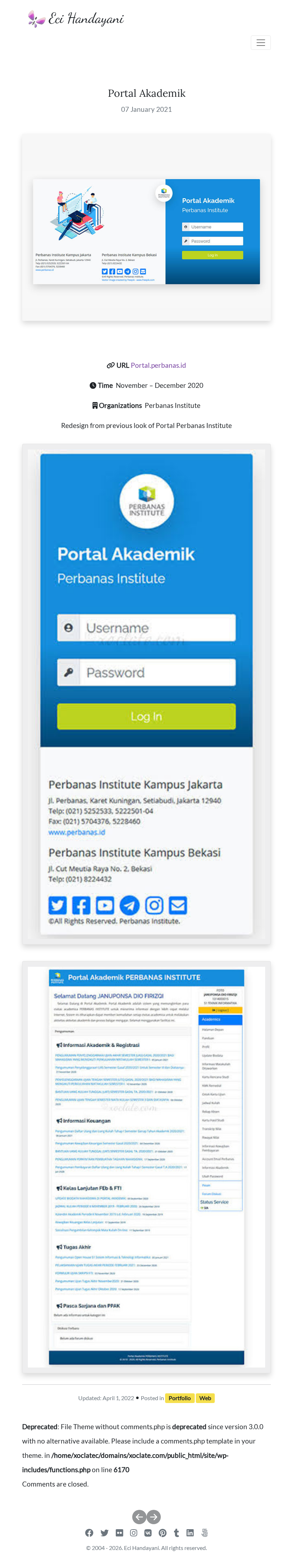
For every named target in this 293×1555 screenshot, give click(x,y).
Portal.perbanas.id (158, 365)
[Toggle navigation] (261, 42)
